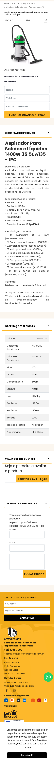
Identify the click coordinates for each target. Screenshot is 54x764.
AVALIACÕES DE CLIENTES (20, 459)
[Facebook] (6, 690)
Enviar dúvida (34, 574)
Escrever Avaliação (32, 479)
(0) (28, 20)
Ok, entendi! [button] (27, 755)
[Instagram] (14, 690)
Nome (12, 529)
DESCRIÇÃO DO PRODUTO (20, 133)
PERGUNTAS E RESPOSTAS (22, 503)
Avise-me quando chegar (27, 115)
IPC (7, 20)
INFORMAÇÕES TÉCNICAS (20, 326)
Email (12, 542)
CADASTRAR (27, 618)
